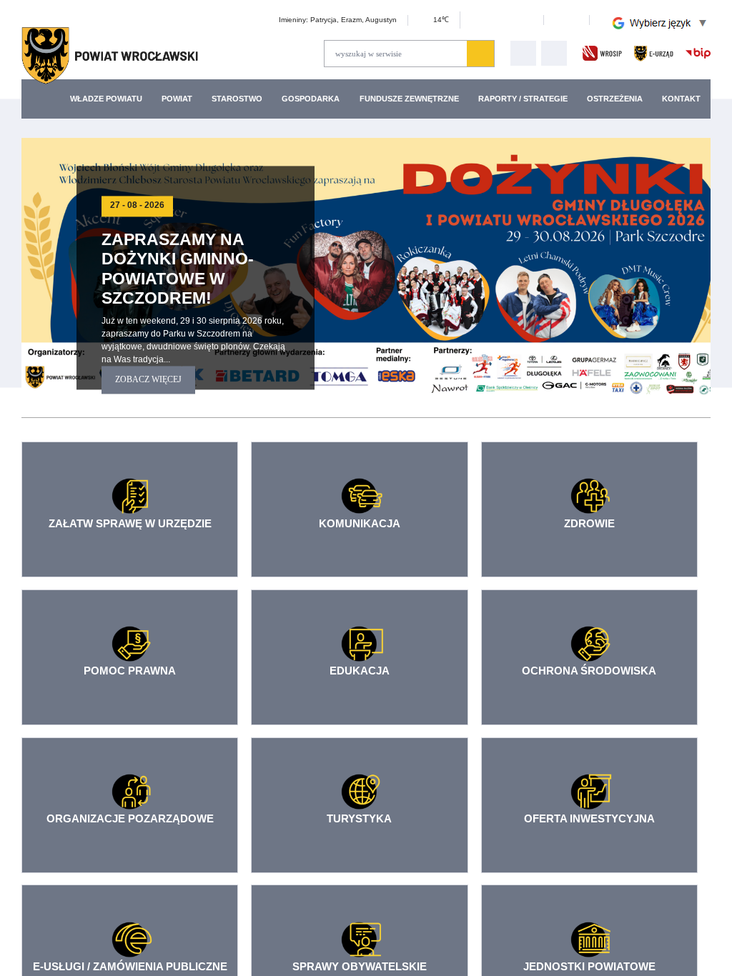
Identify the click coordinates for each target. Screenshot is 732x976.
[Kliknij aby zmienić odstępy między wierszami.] (485, 21)
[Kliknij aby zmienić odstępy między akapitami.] (522, 21)
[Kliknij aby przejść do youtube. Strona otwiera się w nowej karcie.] (523, 53)
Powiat (180, 98)
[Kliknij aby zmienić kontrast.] (565, 20)
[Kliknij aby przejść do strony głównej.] (109, 56)
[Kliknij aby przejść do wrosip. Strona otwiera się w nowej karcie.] (602, 53)
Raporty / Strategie (522, 98)
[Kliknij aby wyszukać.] (480, 53)
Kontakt (680, 98)
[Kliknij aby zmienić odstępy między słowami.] (504, 21)
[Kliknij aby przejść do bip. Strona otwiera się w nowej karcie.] (698, 53)
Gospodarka (318, 98)
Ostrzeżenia (611, 98)
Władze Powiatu (108, 98)
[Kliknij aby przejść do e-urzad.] (653, 53)
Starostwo (244, 98)
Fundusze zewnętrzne (413, 98)
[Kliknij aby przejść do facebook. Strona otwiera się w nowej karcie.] (554, 53)
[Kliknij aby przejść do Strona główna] (47, 99)
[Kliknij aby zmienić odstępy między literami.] (468, 21)
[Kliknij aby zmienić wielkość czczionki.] (450, 21)
